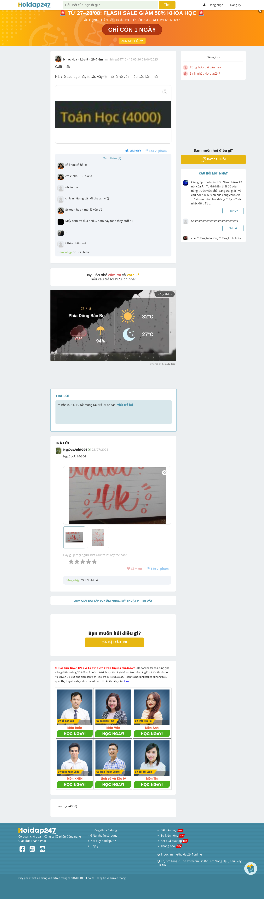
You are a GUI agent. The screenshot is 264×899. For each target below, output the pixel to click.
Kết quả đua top (174, 841)
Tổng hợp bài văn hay (205, 67)
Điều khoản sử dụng (103, 835)
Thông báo (171, 846)
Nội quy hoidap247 (103, 841)
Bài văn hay (171, 830)
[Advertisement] (213, 111)
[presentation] (64, 67)
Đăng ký (235, 5)
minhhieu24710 (115, 59)
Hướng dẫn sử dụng (103, 830)
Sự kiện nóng (172, 835)
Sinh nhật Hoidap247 (205, 73)
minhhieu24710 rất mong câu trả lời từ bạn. (95, 405)
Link (127, 681)
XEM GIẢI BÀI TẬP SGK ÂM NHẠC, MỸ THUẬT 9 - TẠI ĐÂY (113, 601)
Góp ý (94, 846)
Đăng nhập (216, 5)
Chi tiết (233, 211)
